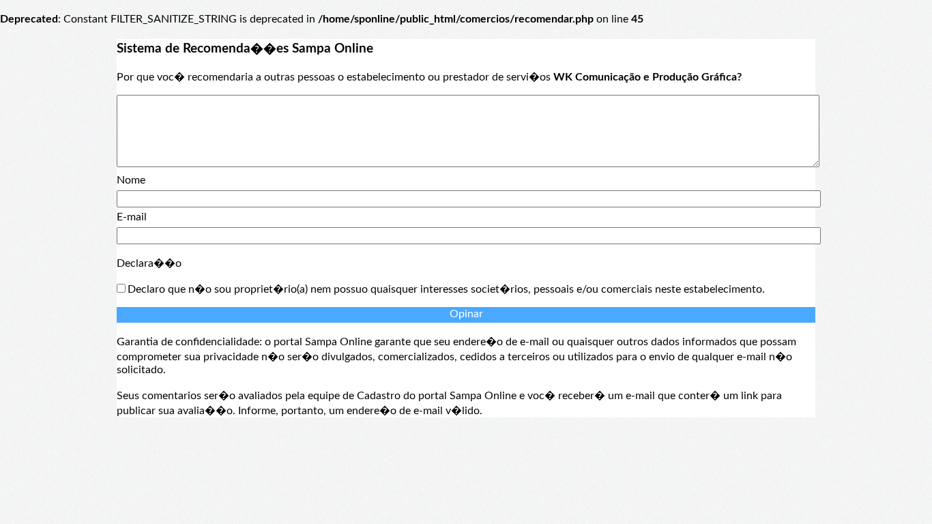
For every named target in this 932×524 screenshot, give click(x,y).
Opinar (466, 313)
